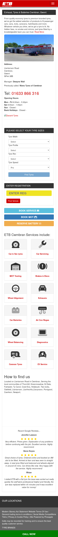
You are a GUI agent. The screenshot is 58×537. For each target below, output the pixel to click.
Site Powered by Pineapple (41, 517)
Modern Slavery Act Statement (15, 511)
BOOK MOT (27, 217)
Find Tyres (29, 174)
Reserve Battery (28, 223)
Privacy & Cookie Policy (18, 517)
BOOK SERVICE (28, 210)
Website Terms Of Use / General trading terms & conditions (25, 513)
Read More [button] (39, 31)
